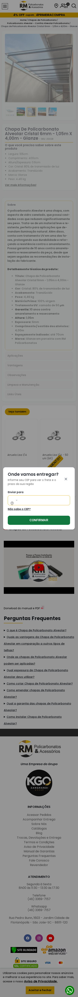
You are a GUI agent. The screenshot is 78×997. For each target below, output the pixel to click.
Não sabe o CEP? (19, 509)
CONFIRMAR (39, 520)
